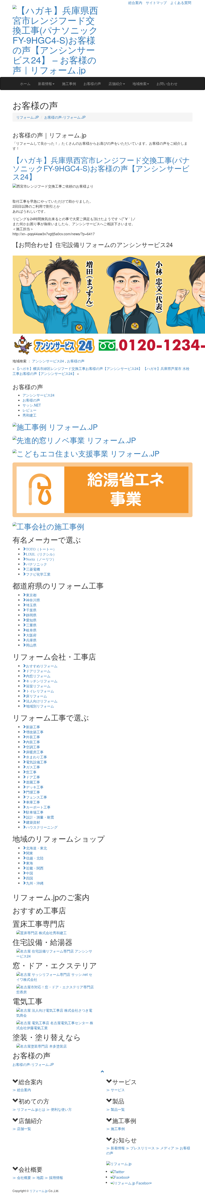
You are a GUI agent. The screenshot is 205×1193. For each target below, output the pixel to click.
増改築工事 (35, 731)
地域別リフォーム (40, 705)
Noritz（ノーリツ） (41, 559)
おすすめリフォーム (42, 665)
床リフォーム (36, 695)
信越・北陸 (35, 857)
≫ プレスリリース (140, 1147)
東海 (29, 862)
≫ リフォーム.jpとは (28, 1109)
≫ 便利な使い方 (59, 1109)
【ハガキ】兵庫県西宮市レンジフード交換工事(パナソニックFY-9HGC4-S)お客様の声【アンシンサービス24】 (101, 168)
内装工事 (33, 741)
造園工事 (33, 781)
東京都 (31, 594)
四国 (29, 878)
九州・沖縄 (35, 883)
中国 (29, 872)
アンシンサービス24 (48, 360)
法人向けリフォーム (42, 700)
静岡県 (31, 614)
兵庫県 (31, 640)
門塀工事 (33, 791)
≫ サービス (115, 1089)
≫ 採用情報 (53, 1177)
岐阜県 (31, 629)
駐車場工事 (35, 812)
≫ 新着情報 (115, 1147)
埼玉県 (31, 604)
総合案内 (135, 2)
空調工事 (33, 746)
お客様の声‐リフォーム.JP (65, 117)
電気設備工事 (36, 761)
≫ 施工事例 (115, 1128)
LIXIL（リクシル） (41, 553)
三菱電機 (33, 569)
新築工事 (33, 726)
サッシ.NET (31, 405)
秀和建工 (29, 415)
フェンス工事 (36, 797)
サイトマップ (156, 2)
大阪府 (31, 635)
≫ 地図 (38, 1177)
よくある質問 (180, 2)
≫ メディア (165, 1147)
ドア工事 (33, 776)
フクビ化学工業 (38, 574)
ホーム (25, 83)
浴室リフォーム (38, 685)
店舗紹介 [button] (115, 83)
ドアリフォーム (38, 670)
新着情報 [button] (45, 83)
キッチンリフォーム (42, 680)
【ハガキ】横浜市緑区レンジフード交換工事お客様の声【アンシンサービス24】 (79, 368)
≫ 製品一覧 (115, 1109)
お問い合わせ (167, 83)
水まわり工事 (36, 756)
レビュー (29, 410)
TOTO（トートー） (41, 548)
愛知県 (31, 619)
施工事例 (69, 83)
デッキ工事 (35, 786)
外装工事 (33, 736)
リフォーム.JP (27, 117)
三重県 (31, 624)
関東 (29, 852)
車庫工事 (33, 802)
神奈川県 (33, 599)
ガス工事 (33, 766)
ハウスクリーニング (42, 827)
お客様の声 (92, 83)
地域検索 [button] (139, 83)
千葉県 (31, 609)
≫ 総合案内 (21, 1089)
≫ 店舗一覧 (21, 1128)
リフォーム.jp (39, 1190)
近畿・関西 (35, 867)
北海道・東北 (36, 847)
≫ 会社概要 (21, 1177)
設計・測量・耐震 (40, 817)
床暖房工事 (35, 751)
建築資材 (33, 822)
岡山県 (31, 645)
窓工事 (31, 771)
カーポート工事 (38, 807)
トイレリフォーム (40, 690)
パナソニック (36, 564)
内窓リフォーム (38, 675)
